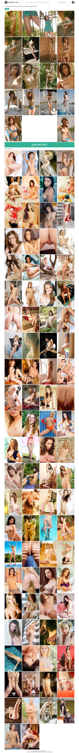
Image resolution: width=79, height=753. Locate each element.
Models (31, 2)
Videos (40, 2)
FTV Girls (36, 2)
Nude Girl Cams (46, 2)
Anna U (6, 8)
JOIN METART (39, 144)
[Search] (73, 2)
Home (27, 2)
